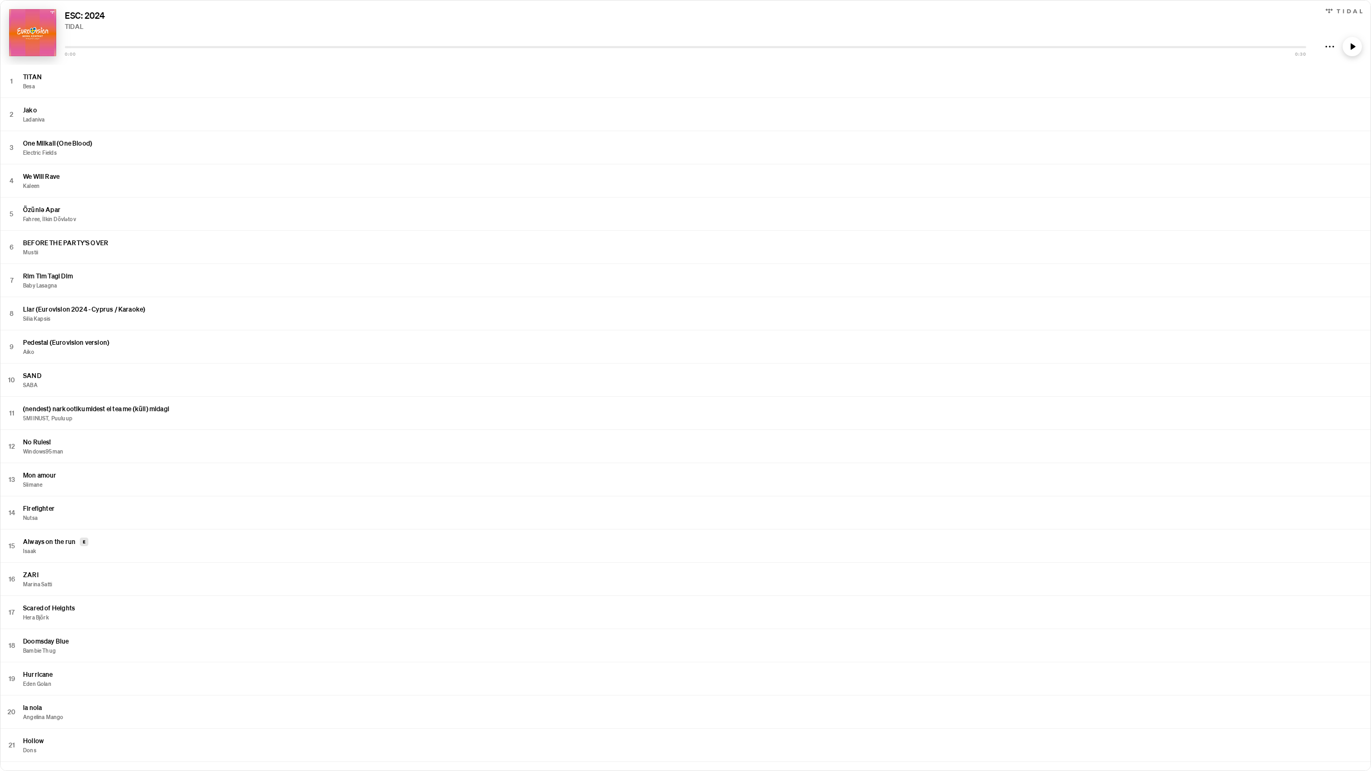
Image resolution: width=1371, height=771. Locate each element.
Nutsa (30, 518)
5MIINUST (35, 418)
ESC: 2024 (85, 15)
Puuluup (61, 418)
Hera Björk (36, 617)
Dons (29, 750)
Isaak (29, 551)
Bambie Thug (39, 650)
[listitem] (685, 81)
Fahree (31, 219)
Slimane (32, 484)
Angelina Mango (43, 717)
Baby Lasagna (40, 285)
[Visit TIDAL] (1343, 10)
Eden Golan (37, 684)
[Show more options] (1329, 46)
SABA (30, 385)
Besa (29, 86)
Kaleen (31, 186)
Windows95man (43, 451)
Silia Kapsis (36, 318)
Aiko (28, 352)
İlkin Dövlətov (59, 219)
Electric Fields (40, 152)
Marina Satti (37, 584)
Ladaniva (33, 119)
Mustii (30, 252)
